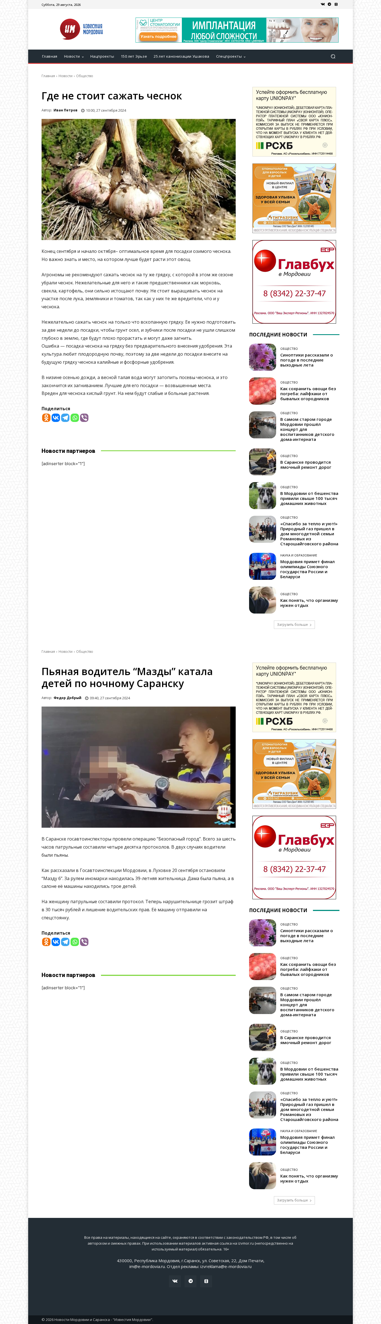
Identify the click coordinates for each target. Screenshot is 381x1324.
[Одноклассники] (336, 4)
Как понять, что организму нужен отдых (309, 602)
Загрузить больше (292, 624)
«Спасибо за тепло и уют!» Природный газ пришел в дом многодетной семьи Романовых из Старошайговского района (309, 533)
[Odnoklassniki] (46, 418)
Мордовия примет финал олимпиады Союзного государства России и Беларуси (307, 569)
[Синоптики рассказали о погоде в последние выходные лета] (262, 357)
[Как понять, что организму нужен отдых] (262, 600)
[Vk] (322, 4)
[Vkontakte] (56, 418)
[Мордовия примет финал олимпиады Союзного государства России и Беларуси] (262, 566)
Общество (84, 76)
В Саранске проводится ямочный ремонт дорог (305, 464)
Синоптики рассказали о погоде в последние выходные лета (306, 360)
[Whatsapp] (75, 418)
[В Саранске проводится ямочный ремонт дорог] (262, 461)
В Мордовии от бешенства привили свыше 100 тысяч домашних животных (309, 498)
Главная (48, 76)
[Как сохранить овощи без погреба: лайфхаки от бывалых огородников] (262, 390)
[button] (332, 56)
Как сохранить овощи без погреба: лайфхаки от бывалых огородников (308, 393)
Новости (66, 76)
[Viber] (84, 418)
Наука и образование (298, 555)
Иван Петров (66, 110)
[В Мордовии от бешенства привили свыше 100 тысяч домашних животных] (262, 495)
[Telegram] (329, 4)
